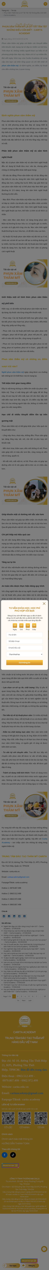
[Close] (44, 603)
